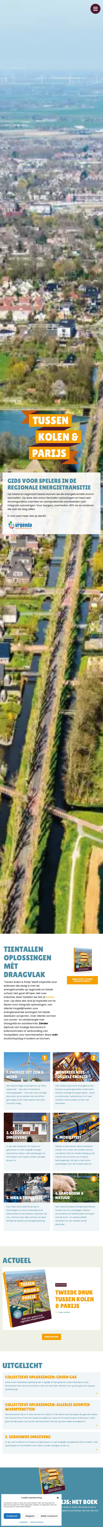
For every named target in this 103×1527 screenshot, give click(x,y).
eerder (50, 997)
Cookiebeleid (23, 1522)
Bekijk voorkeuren (49, 1516)
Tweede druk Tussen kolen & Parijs (74, 1299)
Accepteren (12, 1516)
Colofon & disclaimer (36, 1522)
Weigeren (30, 1516)
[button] (58, 1497)
